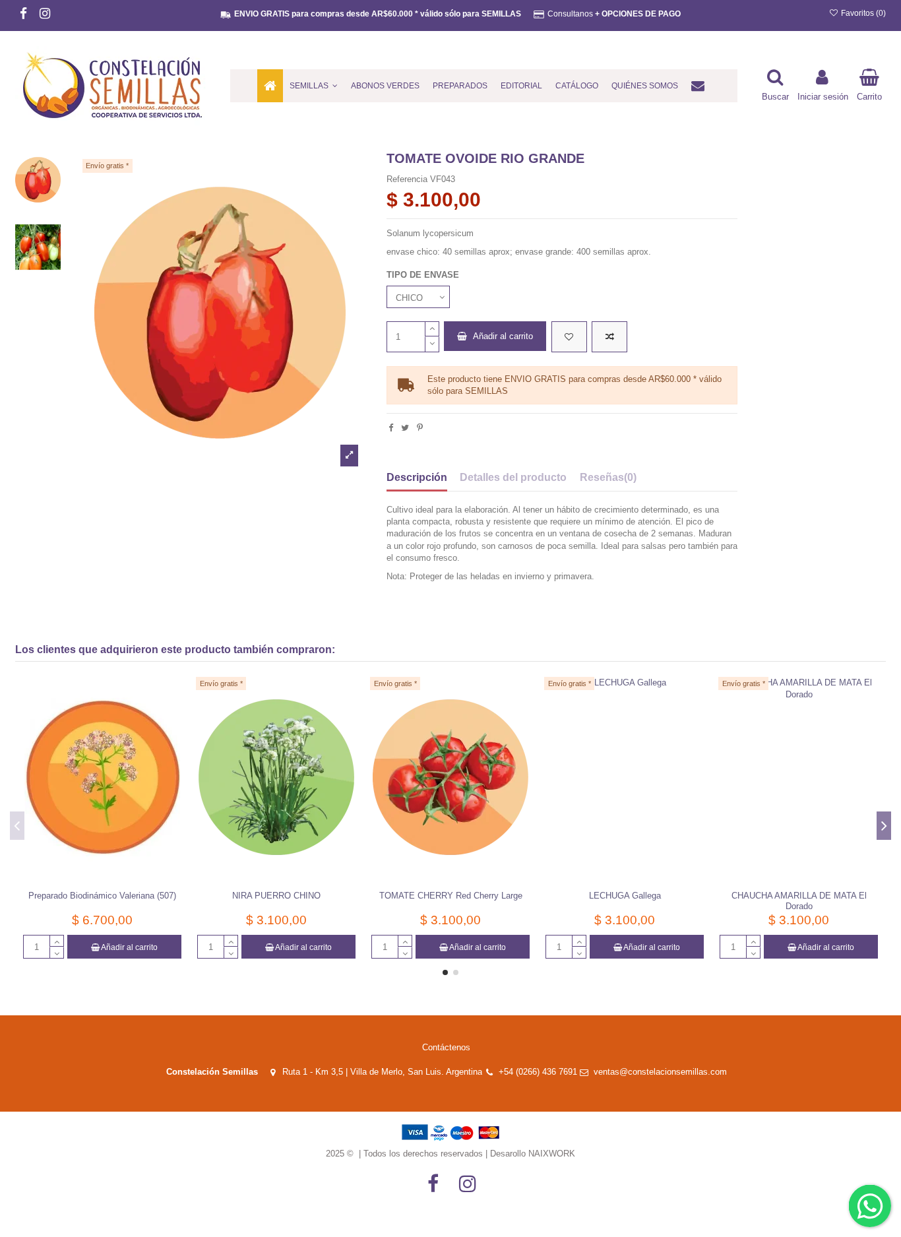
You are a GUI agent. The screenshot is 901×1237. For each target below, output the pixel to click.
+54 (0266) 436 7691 (538, 1072)
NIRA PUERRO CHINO (276, 896)
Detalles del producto (513, 477)
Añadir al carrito (503, 336)
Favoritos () (862, 13)
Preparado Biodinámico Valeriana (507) (102, 896)
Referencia (407, 179)
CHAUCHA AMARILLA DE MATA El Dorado (799, 901)
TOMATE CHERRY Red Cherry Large (450, 896)
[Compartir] (390, 428)
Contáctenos (446, 1047)
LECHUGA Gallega (625, 896)
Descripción (417, 477)
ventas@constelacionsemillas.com (664, 1072)
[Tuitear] (405, 428)
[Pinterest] (420, 428)
